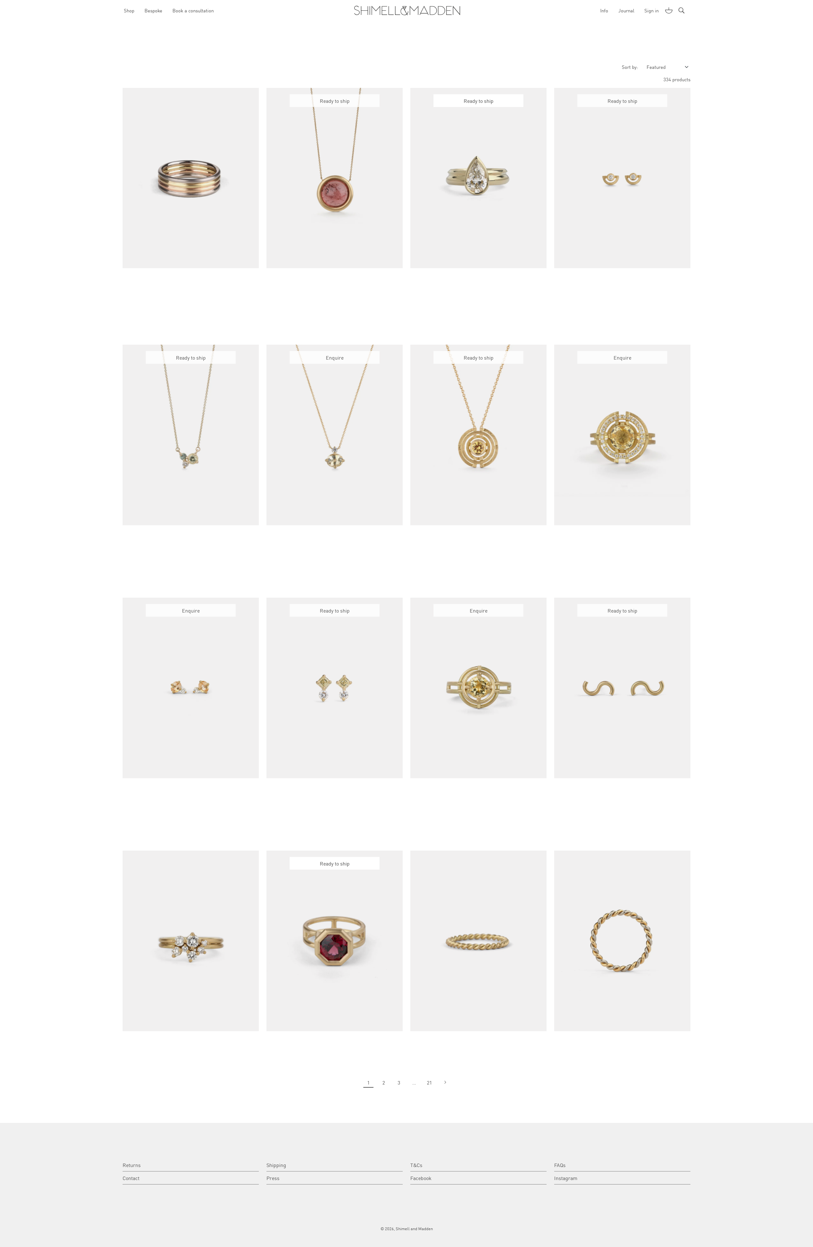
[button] (669, 10)
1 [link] (368, 1082)
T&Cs (416, 1165)
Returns (132, 1165)
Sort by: (630, 66)
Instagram (565, 1178)
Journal (626, 10)
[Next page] (445, 1082)
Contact (131, 1178)
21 (429, 1082)
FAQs (560, 1165)
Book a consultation (193, 10)
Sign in (651, 10)
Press (272, 1178)
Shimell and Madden (414, 1228)
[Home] (407, 10)
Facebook (421, 1178)
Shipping (276, 1165)
